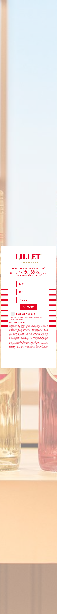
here (41, 337)
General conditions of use (16, 322)
